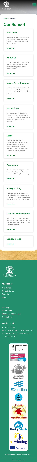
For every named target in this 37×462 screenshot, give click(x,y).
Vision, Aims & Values (18, 83)
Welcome (12, 32)
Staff (9, 135)
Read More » (11, 48)
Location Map (14, 239)
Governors (12, 165)
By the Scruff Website (18, 460)
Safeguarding (14, 188)
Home (6, 19)
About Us (11, 57)
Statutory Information (18, 213)
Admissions (13, 108)
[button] (34, 4)
